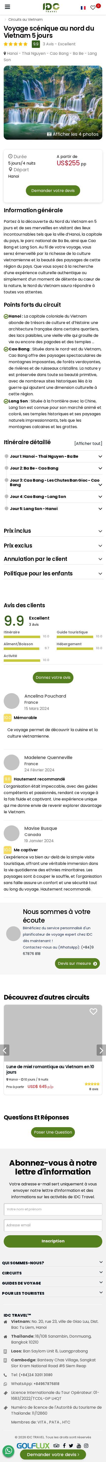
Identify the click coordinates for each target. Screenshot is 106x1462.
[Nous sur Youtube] (79, 1446)
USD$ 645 (40, 1086)
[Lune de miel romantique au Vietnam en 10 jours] (53, 1033)
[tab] (56, 456)
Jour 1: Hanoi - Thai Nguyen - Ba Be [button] (44, 456)
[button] (53, 531)
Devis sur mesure (75, 963)
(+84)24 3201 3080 (36, 1374)
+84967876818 (46, 1383)
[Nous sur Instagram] (86, 1446)
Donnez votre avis (53, 677)
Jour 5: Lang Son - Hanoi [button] (33, 509)
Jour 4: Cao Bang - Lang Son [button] (38, 496)
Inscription (53, 1241)
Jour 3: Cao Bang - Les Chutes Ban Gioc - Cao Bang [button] (54, 482)
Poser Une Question (53, 1132)
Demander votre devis (53, 190)
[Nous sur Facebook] (64, 1446)
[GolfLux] (33, 1446)
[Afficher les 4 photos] (53, 102)
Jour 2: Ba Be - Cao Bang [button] (34, 468)
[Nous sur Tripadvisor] (56, 1446)
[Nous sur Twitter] (71, 1446)
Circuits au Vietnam (25, 19)
